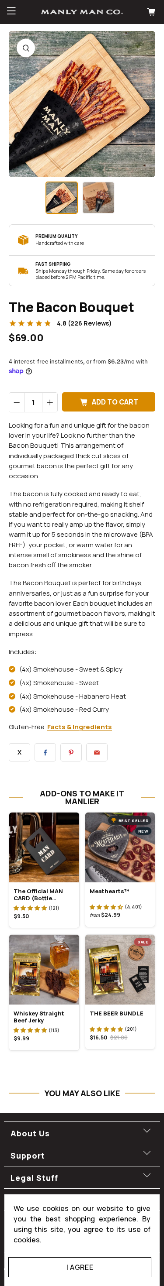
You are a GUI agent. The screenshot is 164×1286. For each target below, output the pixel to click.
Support (27, 1155)
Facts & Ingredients (79, 726)
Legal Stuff (34, 1178)
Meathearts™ (109, 891)
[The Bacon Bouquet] (82, 104)
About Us (30, 1133)
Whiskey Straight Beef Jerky (39, 1016)
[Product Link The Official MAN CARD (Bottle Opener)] (44, 847)
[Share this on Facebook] (45, 752)
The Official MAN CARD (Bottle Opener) (38, 894)
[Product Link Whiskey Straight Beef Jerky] (44, 970)
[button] (30, 908)
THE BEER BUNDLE (116, 1013)
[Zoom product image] (26, 48)
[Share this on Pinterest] (71, 752)
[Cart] (152, 12)
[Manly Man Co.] (82, 12)
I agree (79, 1267)
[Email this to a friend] (97, 752)
